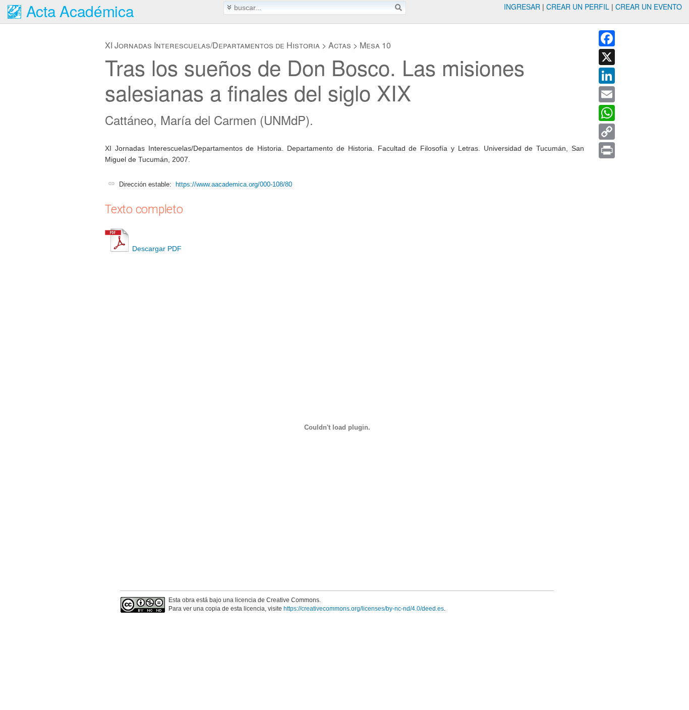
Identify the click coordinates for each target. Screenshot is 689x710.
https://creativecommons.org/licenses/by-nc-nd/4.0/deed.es (363, 608)
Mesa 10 (375, 45)
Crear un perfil (577, 7)
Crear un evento (648, 7)
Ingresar (522, 7)
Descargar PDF (157, 249)
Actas (339, 45)
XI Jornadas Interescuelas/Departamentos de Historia (212, 45)
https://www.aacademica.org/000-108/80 (234, 184)
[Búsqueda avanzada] (229, 7)
